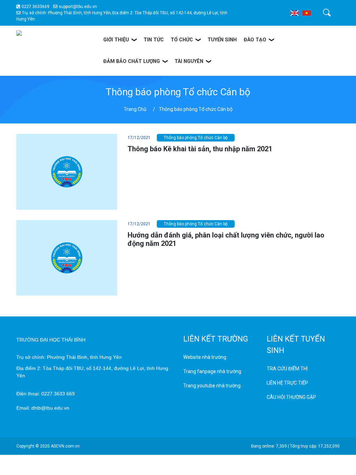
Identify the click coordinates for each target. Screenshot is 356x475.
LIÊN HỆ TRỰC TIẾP (287, 383)
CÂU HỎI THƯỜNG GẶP (291, 397)
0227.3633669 (35, 6)
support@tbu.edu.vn (78, 6)
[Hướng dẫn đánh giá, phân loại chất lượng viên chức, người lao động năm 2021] (66, 257)
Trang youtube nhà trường (212, 385)
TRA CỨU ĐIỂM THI (287, 368)
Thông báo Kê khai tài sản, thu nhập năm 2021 (200, 149)
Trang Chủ (135, 109)
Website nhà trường (204, 357)
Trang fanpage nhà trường (212, 371)
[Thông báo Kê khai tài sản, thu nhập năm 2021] (66, 171)
